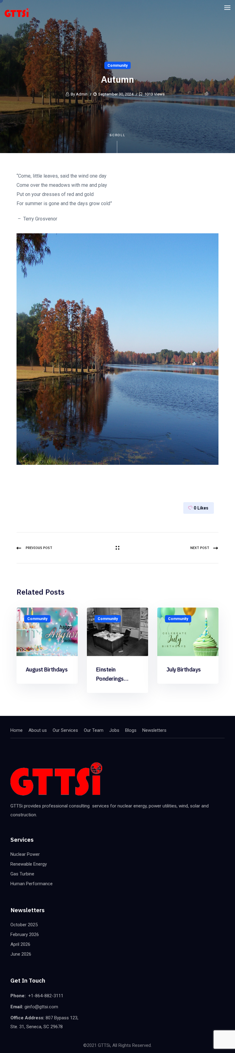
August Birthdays (46, 669)
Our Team (93, 730)
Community (117, 65)
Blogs (130, 730)
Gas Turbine (22, 874)
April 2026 (20, 944)
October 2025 (24, 924)
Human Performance (31, 883)
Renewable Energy (28, 864)
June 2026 (20, 954)
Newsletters (154, 730)
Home (16, 730)
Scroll (118, 135)
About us (37, 730)
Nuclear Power (25, 854)
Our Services (65, 730)
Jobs (114, 730)
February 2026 (24, 934)
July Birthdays (183, 669)
